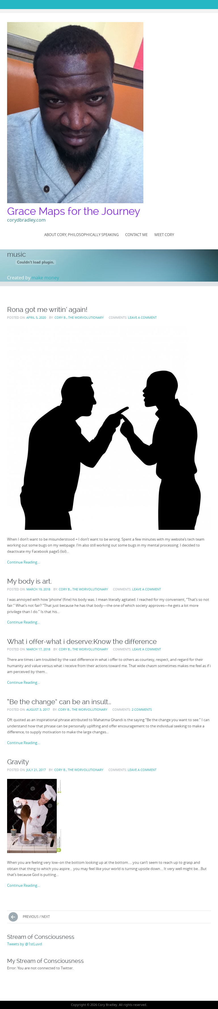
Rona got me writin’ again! (47, 309)
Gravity (18, 762)
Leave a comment (142, 317)
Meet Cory (164, 234)
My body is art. (29, 581)
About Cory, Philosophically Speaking (81, 234)
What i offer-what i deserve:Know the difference (82, 641)
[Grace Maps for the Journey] (75, 112)
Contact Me (136, 234)
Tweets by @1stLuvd (24, 943)
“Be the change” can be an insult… (59, 702)
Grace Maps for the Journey (73, 211)
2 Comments (142, 709)
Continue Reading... (23, 562)
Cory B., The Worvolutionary (79, 317)
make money (45, 278)
